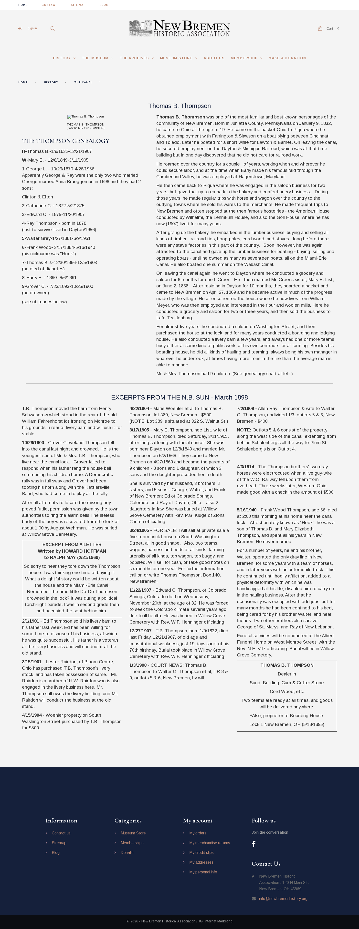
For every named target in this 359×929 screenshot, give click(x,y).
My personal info (203, 872)
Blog (56, 853)
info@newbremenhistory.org (283, 899)
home (23, 4)
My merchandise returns (209, 843)
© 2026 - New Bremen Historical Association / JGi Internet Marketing (179, 921)
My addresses (201, 862)
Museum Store (176, 58)
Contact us (61, 833)
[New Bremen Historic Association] (179, 28)
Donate (127, 853)
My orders (197, 833)
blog (103, 4)
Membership (244, 58)
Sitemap (59, 843)
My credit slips (201, 853)
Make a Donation (287, 58)
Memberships (132, 843)
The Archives (134, 58)
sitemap (78, 4)
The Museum (95, 58)
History (62, 58)
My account (198, 820)
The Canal (83, 82)
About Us (214, 58)
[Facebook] (254, 845)
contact (49, 4)
